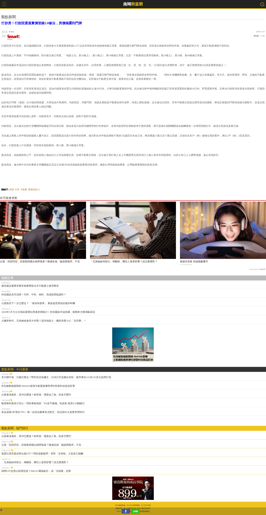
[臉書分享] (126, 511)
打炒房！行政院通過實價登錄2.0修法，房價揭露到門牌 (41, 23)
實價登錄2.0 (34, 189)
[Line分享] (136, 511)
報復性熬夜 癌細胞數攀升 (194, 261)
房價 (11, 189)
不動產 (23, 189)
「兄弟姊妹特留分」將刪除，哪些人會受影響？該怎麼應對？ (123, 261)
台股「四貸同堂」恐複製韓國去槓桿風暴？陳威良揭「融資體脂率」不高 (40, 261)
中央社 (10, 39)
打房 (17, 189)
